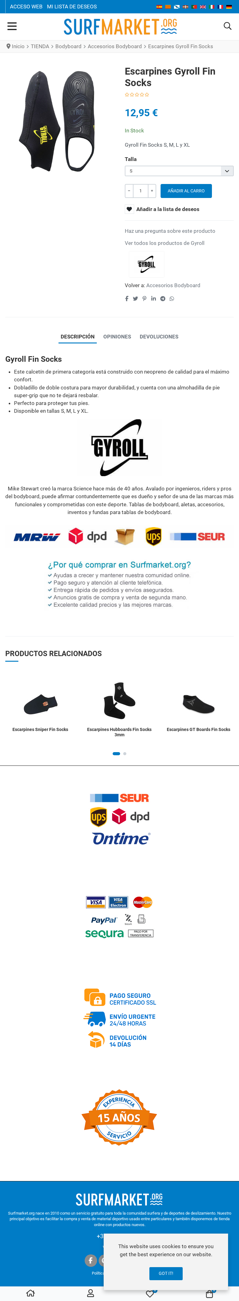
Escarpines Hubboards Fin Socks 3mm (119, 732)
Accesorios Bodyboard (173, 285)
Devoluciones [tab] (159, 336)
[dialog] (166, 1262)
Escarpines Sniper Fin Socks (40, 729)
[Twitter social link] (135, 299)
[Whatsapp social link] (172, 299)
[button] (228, 26)
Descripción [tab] (78, 336)
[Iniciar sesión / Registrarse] (90, 1294)
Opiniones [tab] (117, 336)
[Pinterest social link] (144, 299)
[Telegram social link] (163, 299)
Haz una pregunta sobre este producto (170, 231)
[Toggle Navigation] (12, 26)
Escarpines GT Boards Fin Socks (198, 729)
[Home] (30, 1294)
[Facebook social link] (127, 299)
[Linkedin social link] (153, 299)
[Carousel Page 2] (124, 753)
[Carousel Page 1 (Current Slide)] (116, 753)
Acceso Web (26, 6)
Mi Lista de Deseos (72, 6)
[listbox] (179, 171)
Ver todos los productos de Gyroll (164, 243)
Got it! (166, 1273)
